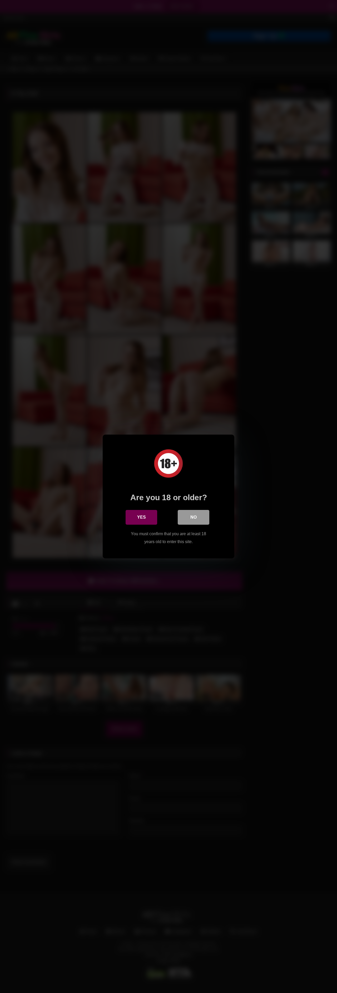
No (193, 517)
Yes (141, 517)
